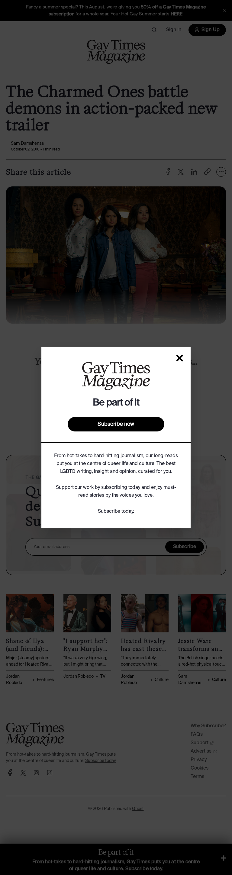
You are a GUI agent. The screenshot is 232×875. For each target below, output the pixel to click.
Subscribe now (116, 424)
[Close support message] (180, 358)
